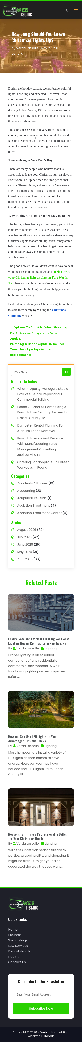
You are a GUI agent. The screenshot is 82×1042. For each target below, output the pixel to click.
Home (13, 929)
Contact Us (17, 962)
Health (13, 956)
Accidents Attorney (32, 483)
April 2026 (25, 559)
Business (14, 935)
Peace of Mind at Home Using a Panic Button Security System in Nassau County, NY (42, 412)
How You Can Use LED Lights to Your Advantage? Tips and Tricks (32, 738)
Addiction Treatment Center (39, 513)
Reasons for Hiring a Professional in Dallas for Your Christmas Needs (37, 836)
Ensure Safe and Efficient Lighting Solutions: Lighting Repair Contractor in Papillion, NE (38, 641)
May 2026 (24, 552)
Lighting (17, 53)
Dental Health (19, 951)
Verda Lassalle (27, 48)
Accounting (26, 490)
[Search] (66, 372)
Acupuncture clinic (32, 498)
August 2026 (26, 529)
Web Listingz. (49, 1032)
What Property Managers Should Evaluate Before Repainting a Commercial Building (42, 394)
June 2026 (25, 544)
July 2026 (24, 537)
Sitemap (49, 1036)
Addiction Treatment (33, 505)
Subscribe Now (41, 1008)
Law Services (18, 945)
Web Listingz (17, 940)
